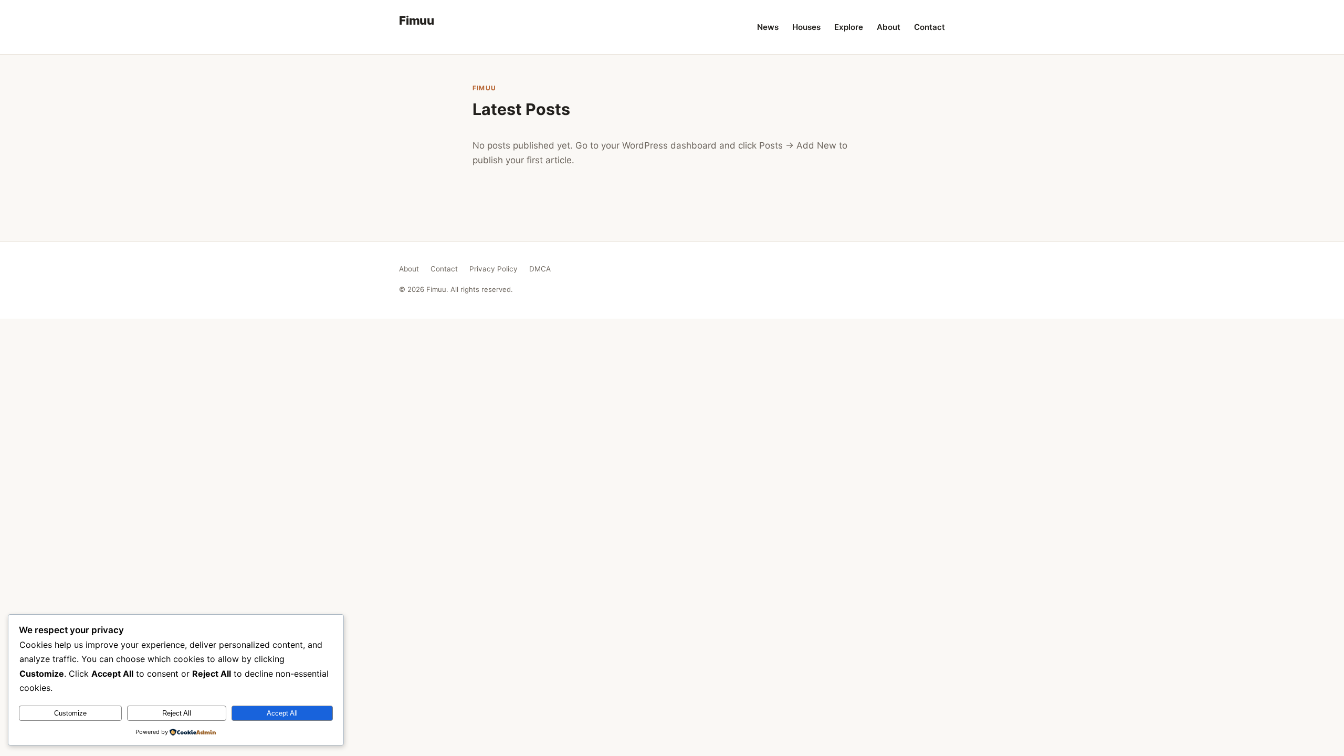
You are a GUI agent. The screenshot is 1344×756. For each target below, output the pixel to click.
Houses (806, 27)
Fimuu (416, 20)
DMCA (540, 269)
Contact (929, 27)
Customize (70, 713)
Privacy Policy (493, 269)
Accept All (282, 713)
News (768, 27)
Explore (848, 27)
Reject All (176, 713)
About (888, 27)
